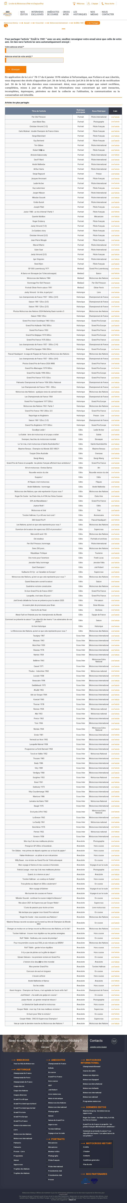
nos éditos (24, 13)
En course (52, 1072)
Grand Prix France (21, 1121)
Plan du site (87, 1164)
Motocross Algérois (90, 1075)
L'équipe (94, 4)
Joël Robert (52, 1090)
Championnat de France (23, 1073)
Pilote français (54, 1160)
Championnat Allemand (91, 1066)
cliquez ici (72, 1200)
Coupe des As (19, 1086)
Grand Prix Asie (20, 1112)
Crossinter (66, 13)
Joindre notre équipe (98, 1047)
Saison (16, 1160)
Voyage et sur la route (56, 1133)
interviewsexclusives (37, 13)
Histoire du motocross (22, 1125)
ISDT (50, 1085)
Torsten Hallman (54, 1129)
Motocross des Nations (22, 1134)
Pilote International (55, 1166)
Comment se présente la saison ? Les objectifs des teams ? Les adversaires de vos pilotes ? (98, 1133)
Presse (51, 1180)
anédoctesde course (53, 13)
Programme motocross (92, 1101)
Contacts (86, 1156)
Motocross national (90, 1097)
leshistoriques (80, 13)
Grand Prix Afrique (21, 1099)
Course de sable (89, 1071)
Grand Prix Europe (21, 1117)
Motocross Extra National (92, 1084)
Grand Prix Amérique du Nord (25, 1104)
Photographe (53, 1156)
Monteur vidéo (53, 1151)
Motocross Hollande (91, 1088)
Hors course (53, 1081)
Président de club (55, 1171)
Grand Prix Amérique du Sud (24, 1108)
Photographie (53, 1111)
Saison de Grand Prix (56, 1120)
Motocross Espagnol (91, 1080)
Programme (18, 1156)
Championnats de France (23, 1082)
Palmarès (17, 1143)
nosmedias (94, 13)
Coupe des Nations (21, 1091)
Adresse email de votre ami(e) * (19, 56)
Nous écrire (109, 4)
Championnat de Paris (22, 1078)
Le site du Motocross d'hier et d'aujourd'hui (26, 4)
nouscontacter (108, 13)
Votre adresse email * (14, 47)
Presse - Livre (19, 1151)
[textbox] (6, 25)
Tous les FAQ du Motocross (24, 1064)
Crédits (86, 1147)
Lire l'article (115, 117)
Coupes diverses (20, 1095)
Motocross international (23, 1138)
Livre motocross (54, 1094)
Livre (16, 1130)
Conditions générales (91, 1160)
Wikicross (80, 4)
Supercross (18, 1164)
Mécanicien (52, 1143)
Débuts (51, 1068)
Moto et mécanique (55, 1098)
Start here (45, 1047)
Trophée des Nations (22, 1169)
